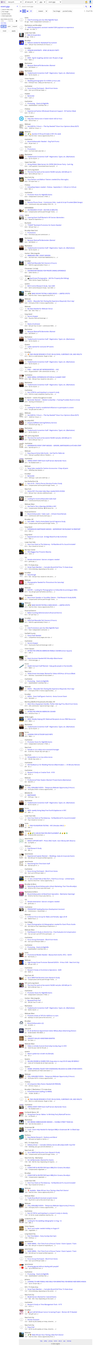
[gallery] (27, 11)
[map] (31, 11)
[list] (20, 11)
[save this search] (90, 6)
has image (5, 11)
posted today (6, 14)
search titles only (7, 9)
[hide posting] (50, 22)
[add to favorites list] (26, 20)
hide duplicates (7, 16)
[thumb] (24, 11)
